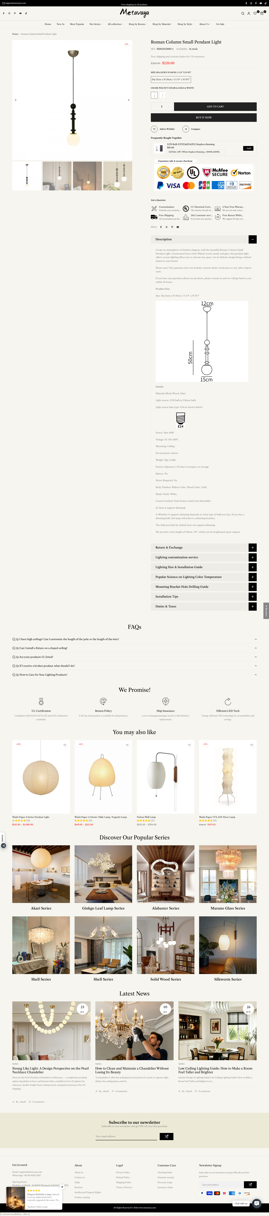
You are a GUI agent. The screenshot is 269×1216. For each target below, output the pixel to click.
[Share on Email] (178, 227)
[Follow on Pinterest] (256, 3)
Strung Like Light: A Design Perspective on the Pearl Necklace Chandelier (50, 1070)
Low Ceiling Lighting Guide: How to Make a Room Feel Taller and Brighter (215, 1070)
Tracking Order (165, 1172)
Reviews (79, 1187)
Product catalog (82, 1197)
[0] (255, 13)
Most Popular (77, 24)
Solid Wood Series (165, 979)
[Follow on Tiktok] (265, 3)
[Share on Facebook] (161, 227)
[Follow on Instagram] (251, 3)
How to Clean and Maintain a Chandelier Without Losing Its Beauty (132, 1070)
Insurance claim (165, 1187)
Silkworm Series (228, 979)
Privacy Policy (123, 1172)
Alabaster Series (165, 908)
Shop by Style (185, 24)
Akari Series (41, 908)
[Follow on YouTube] (260, 3)
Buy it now (204, 117)
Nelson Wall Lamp (146, 817)
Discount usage (165, 1182)
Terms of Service (124, 1187)
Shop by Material (161, 24)
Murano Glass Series (228, 908)
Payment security (166, 1177)
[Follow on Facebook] (246, 3)
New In (60, 24)
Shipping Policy (123, 1182)
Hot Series (95, 24)
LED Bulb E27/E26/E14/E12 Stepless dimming (191, 144)
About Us (204, 24)
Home (48, 24)
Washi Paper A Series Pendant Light (30, 817)
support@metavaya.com (15, 3)
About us (79, 1172)
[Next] (126, 99)
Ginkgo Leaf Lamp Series (103, 908)
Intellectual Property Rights (88, 1192)
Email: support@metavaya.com (27, 1172)
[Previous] (18, 99)
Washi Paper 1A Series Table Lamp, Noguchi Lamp (101, 817)
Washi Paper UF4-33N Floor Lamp (217, 817)
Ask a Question (158, 200)
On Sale (220, 24)
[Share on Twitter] (166, 227)
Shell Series (41, 979)
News (15, 1064)
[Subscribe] (166, 1136)
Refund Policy (123, 1177)
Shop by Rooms (137, 24)
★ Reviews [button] (266, 610)
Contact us (80, 1177)
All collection (114, 24)
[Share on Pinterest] (172, 227)
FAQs (77, 1182)
